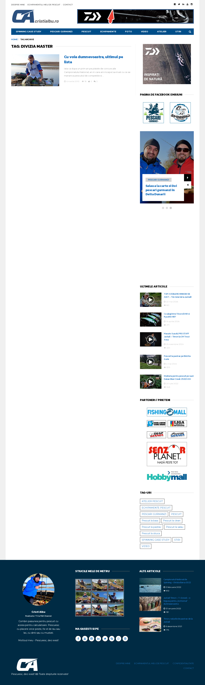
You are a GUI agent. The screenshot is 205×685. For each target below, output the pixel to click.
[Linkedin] (183, 4)
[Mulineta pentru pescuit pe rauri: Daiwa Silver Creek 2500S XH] (150, 382)
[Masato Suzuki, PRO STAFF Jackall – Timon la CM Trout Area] (150, 339)
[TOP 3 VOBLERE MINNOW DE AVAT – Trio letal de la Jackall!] (150, 300)
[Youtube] (187, 4)
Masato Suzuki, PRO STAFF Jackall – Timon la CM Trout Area (176, 336)
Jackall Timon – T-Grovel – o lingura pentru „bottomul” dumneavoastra (177, 601)
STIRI (178, 31)
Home (14, 39)
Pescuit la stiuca (151, 533)
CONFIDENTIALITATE (183, 663)
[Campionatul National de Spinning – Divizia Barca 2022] (150, 585)
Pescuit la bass (150, 520)
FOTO (128, 31)
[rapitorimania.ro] (177, 434)
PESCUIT (86, 31)
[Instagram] (192, 4)
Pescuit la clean (171, 520)
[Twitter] (179, 4)
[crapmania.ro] (156, 434)
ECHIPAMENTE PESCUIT (156, 507)
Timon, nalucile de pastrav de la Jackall (178, 620)
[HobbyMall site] (167, 64)
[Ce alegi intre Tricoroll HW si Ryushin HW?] (150, 319)
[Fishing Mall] (167, 411)
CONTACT (68, 4)
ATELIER (162, 31)
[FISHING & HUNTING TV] (156, 423)
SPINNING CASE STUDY (28, 31)
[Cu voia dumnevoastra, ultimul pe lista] (35, 70)
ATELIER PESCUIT (152, 501)
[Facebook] (175, 4)
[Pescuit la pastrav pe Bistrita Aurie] (150, 362)
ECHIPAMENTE (108, 31)
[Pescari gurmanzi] (153, 112)
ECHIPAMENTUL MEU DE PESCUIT (44, 4)
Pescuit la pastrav (151, 527)
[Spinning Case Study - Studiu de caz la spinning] (180, 112)
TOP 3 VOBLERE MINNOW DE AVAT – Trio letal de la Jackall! (177, 295)
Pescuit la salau (174, 527)
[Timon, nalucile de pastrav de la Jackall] (150, 624)
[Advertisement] (167, 247)
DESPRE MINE (18, 4)
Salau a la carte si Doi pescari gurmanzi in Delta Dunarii (161, 190)
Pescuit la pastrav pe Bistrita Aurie (177, 357)
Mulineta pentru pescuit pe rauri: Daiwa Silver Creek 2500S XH (179, 377)
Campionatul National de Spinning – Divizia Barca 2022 (177, 581)
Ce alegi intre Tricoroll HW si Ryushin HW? (176, 315)
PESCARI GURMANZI (61, 31)
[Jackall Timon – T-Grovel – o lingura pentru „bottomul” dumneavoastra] (150, 604)
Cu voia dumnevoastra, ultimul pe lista (93, 59)
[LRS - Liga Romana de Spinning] (177, 423)
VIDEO (144, 31)
